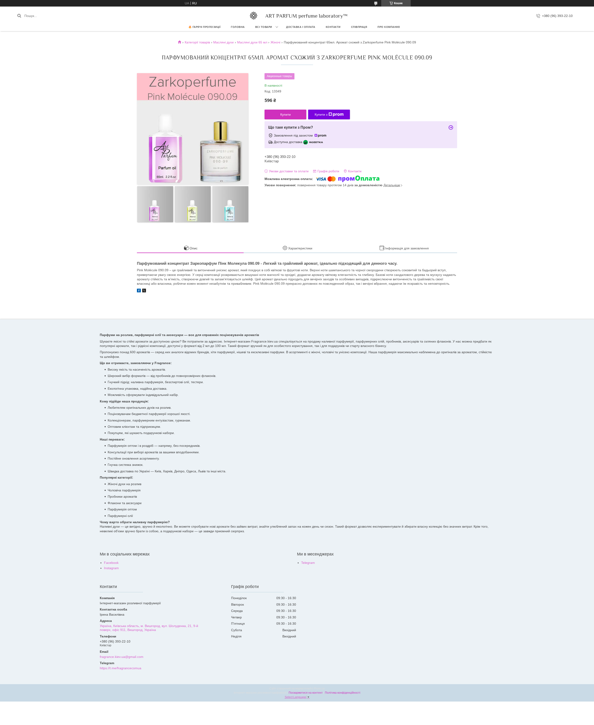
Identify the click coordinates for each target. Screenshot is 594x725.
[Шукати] (19, 16)
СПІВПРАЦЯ (359, 27)
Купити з (321, 114)
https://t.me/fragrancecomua (120, 668)
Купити (285, 114)
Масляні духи (223, 42)
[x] (144, 291)
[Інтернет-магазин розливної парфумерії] (254, 16)
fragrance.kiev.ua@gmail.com (121, 657)
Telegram (308, 563)
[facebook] (139, 291)
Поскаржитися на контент (306, 692)
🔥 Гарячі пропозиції (204, 27)
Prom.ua (319, 688)
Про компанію (389, 27)
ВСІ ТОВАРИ (263, 27)
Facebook (111, 563)
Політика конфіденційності (342, 692)
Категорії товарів (197, 42)
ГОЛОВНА (238, 27)
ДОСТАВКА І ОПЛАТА (300, 27)
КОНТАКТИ (333, 27)
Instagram (111, 568)
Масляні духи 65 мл (252, 42)
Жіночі (275, 42)
